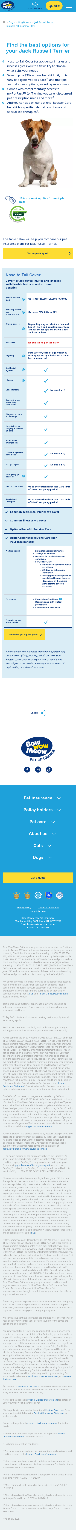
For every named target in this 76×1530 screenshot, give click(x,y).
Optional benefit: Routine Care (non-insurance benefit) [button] (34, 539)
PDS (31, 993)
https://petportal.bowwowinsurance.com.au (25, 1148)
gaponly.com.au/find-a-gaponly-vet (32, 1165)
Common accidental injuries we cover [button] (34, 512)
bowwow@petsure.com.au (41, 924)
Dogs (12, 22)
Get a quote (38, 877)
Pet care (38, 822)
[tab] (38, 512)
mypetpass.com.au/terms (39, 1126)
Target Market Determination (53, 993)
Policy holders (38, 810)
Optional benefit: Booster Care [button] (30, 529)
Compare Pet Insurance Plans (21, 25)
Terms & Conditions (48, 907)
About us (38, 833)
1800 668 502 (35, 9)
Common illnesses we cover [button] (28, 520)
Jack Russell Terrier (44, 22)
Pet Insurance (38, 798)
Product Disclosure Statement (43, 1376)
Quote (54, 5)
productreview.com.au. (29, 1386)
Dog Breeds (24, 22)
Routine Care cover (55, 1410)
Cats (38, 845)
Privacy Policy (24, 907)
